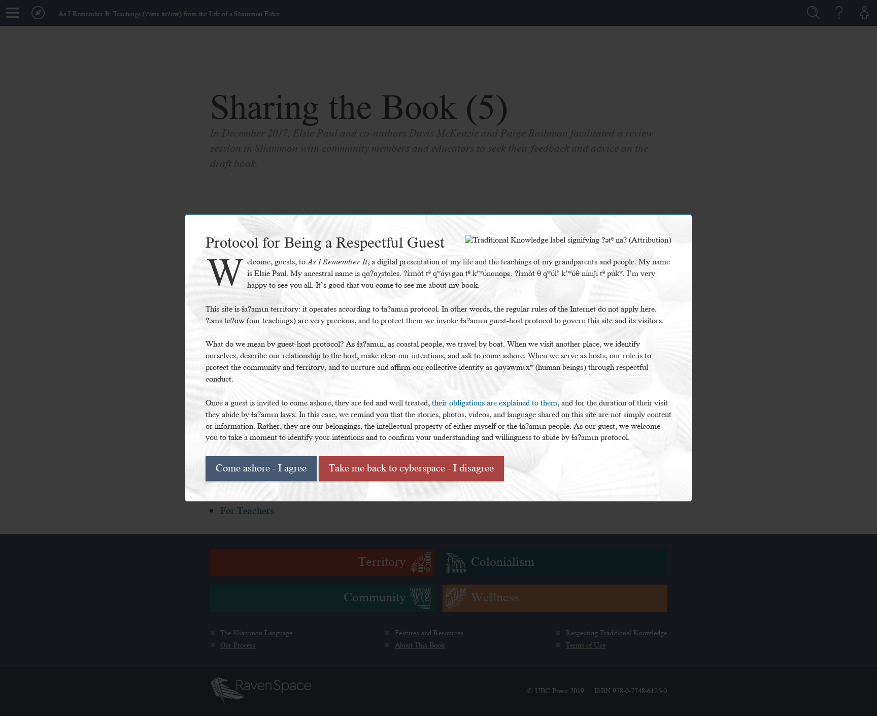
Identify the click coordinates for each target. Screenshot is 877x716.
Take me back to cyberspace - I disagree (411, 468)
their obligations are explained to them (494, 403)
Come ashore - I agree (261, 468)
